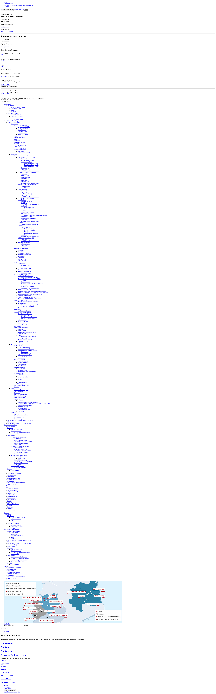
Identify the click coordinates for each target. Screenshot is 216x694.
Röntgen (26, 232)
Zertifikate (20, 342)
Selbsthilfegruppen (19, 384)
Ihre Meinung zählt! (23, 134)
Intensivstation (21, 256)
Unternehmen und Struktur (18, 107)
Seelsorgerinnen (22, 145)
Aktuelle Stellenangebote (27, 286)
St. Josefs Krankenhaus (13, 122)
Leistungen (14, 154)
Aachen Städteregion (13, 488)
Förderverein (21, 151)
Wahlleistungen (18, 309)
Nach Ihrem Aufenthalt (24, 356)
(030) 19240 (4, 76)
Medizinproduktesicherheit (25, 339)
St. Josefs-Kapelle (22, 365)
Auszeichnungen (18, 136)
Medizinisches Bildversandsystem (30, 171)
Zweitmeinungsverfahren (24, 382)
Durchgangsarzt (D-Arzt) (24, 295)
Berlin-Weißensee (12, 495)
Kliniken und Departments (21, 156)
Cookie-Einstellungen (10, 690)
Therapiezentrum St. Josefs (25, 314)
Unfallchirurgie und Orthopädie (26, 238)
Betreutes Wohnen (16, 431)
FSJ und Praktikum (23, 408)
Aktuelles (16, 387)
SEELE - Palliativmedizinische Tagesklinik (35, 215)
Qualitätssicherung (22, 133)
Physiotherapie (25, 315)
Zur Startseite (7, 643)
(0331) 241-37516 (5, 94)
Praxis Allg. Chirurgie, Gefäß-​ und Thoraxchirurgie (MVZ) (33, 292)
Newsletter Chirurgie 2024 (31, 163)
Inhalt (5, 2)
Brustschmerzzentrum (30, 207)
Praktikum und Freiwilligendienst (16, 482)
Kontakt (3, 669)
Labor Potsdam (22, 330)
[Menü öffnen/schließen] (7, 10)
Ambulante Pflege (15, 434)
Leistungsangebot (25, 227)
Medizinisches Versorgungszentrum (27, 371)
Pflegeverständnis (22, 308)
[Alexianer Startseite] (19, 9)
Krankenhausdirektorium (20, 125)
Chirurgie (23, 280)
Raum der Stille (22, 364)
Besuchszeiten (21, 358)
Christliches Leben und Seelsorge (23, 441)
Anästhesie (24, 174)
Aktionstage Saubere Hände (28, 336)
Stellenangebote (18, 391)
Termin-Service (5, 663)
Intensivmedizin (25, 175)
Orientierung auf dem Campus (26, 349)
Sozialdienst (21, 323)
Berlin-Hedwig (11, 493)
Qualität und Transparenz (21, 131)
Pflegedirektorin (22, 130)
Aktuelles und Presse (13, 113)
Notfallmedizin (25, 178)
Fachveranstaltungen (19, 417)
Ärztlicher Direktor (23, 128)
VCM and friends (25, 265)
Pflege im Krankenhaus (20, 300)
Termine (13, 117)
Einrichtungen (11, 435)
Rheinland (10, 508)
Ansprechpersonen (16, 114)
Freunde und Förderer (20, 149)
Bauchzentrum (25, 159)
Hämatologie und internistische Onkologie (32, 283)
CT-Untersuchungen (29, 228)
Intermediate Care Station (24, 254)
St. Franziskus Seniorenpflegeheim (20, 446)
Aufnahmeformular (26, 353)
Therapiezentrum (22, 370)
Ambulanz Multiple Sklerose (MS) (30, 224)
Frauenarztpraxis (25, 282)
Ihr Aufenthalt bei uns (20, 346)
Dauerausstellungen (23, 361)
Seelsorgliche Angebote (24, 362)
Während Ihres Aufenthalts (25, 355)
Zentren (16, 262)
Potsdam (9, 505)
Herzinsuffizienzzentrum (30, 209)
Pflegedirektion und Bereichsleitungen (28, 301)
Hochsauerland (11, 498)
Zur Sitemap (6, 651)
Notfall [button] (26, 9)
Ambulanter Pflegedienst (17, 466)
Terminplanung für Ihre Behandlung (27, 350)
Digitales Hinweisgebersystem (12, 692)
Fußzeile (6, 6)
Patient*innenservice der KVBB (29, 277)
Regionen (6, 487)
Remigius (9, 507)
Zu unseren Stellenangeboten (13, 655)
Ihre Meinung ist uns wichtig (21, 385)
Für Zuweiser (14, 412)
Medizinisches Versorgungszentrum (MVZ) (29, 279)
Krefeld (9, 501)
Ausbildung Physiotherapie (28, 318)
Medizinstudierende (19, 397)
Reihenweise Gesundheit (20, 119)
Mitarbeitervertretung (19, 142)
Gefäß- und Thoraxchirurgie (25, 194)
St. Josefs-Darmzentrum (27, 160)
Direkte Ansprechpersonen (21, 415)
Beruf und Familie (12, 484)
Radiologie (20, 225)
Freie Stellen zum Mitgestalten (29, 317)
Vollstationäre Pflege (16, 429)
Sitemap (6, 685)
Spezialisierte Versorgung (21, 248)
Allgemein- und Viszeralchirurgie (26, 157)
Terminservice (24, 352)
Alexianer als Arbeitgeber (21, 390)
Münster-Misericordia (13, 504)
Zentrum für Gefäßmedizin (31, 204)
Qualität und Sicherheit (20, 333)
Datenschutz (7, 688)
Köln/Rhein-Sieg (11, 499)
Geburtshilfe (24, 187)
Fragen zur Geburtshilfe (17, 116)
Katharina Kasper (12, 496)
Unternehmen (7, 104)
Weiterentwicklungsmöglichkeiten (30, 304)
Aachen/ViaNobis (12, 490)
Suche (5, 485)
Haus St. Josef (21, 368)
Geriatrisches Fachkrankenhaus (26, 198)
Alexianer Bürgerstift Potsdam (19, 455)
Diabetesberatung (22, 320)
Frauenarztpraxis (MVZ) (24, 289)
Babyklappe (17, 326)
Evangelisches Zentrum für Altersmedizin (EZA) (20, 420)
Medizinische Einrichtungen (11, 121)
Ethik (12, 110)
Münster (9, 502)
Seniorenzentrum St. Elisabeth (19, 437)
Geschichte (17, 146)
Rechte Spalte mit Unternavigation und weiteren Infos (18, 5)
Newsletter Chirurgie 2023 (31, 165)
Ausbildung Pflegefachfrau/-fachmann (28, 402)
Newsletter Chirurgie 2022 (31, 166)
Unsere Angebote (18, 438)
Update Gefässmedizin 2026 (28, 218)
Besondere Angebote (19, 359)
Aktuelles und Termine (20, 148)
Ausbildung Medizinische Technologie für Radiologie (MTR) (34, 403)
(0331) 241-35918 (5, 85)
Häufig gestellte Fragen (24, 347)
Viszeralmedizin (22, 260)
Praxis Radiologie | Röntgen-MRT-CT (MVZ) (30, 294)
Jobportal (3, 666)
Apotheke (20, 329)
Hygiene (20, 335)
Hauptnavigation (8, 3)
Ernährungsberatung (23, 321)
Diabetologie (24, 210)
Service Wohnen (22, 458)
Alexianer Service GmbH (14, 478)
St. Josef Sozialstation (20, 467)
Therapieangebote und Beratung (22, 312)
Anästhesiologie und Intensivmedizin (27, 172)
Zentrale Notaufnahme (24, 242)
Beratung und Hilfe (19, 373)
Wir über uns (10, 105)
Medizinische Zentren (26, 201)
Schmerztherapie (25, 177)
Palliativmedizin (25, 213)
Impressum (7, 687)
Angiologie (24, 203)
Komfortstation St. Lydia (24, 311)
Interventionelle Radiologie (31, 233)
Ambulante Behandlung (20, 274)
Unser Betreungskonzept (20, 440)
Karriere (13, 388)
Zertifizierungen (25, 168)
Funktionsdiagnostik (26, 216)
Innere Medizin (22, 200)
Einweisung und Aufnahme (21, 414)
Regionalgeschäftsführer (24, 127)
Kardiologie (24, 206)
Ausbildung (17, 399)
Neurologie (21, 222)
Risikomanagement (23, 341)
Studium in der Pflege (23, 406)
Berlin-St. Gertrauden (13, 491)
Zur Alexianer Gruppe (8, 682)
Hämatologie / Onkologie (27, 212)
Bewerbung (17, 393)
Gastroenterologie (22, 189)
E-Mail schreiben (5, 660)
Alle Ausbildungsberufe (24, 409)
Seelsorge (16, 143)
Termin (2, 664)
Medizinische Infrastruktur (21, 327)
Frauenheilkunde (25, 186)
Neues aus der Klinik (26, 162)
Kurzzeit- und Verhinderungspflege (20, 432)
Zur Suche (5, 647)
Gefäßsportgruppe (26, 273)
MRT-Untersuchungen (30, 230)
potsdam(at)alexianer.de (7, 31)
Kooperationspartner (19, 419)
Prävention (14, 111)
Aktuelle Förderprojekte (24, 152)
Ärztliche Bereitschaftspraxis (25, 276)
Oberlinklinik (11, 422)
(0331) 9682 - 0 (5, 672)
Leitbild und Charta (16, 108)
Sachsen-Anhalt (11, 510)
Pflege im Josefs (22, 303)
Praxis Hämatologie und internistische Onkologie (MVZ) (33, 291)
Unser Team (24, 169)
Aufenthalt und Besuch (17, 344)
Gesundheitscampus (19, 367)
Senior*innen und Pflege (10, 425)
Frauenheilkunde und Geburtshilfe (27, 184)
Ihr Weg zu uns (5, 27)
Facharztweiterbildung (20, 396)
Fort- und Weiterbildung (20, 394)
